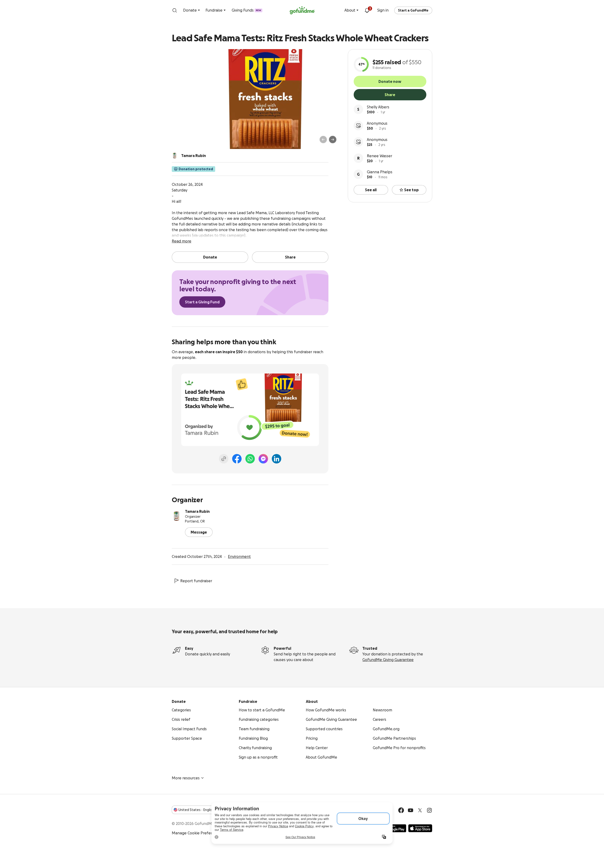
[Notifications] (367, 10)
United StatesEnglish (196, 810)
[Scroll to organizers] (174, 155)
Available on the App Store (420, 828)
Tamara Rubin (197, 511)
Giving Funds (246, 10)
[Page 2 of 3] (184, 141)
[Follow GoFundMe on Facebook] (401, 810)
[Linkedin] (276, 459)
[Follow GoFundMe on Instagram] (429, 810)
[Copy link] (223, 459)
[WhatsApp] (250, 459)
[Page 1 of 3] (180, 141)
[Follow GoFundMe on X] (420, 810)
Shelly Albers (378, 107)
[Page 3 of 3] (188, 141)
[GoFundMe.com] (302, 10)
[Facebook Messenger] (263, 459)
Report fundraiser (196, 581)
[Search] (174, 10)
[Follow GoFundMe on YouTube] (410, 810)
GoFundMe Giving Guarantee (388, 660)
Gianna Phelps (379, 172)
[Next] (332, 139)
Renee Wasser (379, 156)
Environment (239, 556)
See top (411, 190)
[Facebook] (237, 459)
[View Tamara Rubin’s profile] (176, 516)
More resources (186, 778)
